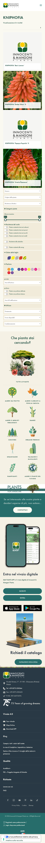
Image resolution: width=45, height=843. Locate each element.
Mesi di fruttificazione (11, 300)
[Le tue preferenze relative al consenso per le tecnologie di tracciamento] (4, 839)
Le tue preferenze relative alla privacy (23, 837)
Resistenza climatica (10, 203)
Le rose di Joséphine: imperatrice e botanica (17, 747)
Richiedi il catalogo (26, 652)
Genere (7, 191)
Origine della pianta (10, 197)
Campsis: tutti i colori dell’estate (13, 743)
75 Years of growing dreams (25, 703)
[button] (41, 5)
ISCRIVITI (22, 591)
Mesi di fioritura (9, 283)
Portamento (8, 311)
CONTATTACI (23, 510)
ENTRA (22, 598)
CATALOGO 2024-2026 (28, 662)
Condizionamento (10, 324)
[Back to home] (11, 5)
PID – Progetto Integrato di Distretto (15, 772)
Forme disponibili (10, 318)
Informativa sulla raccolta (13, 840)
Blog (5, 736)
